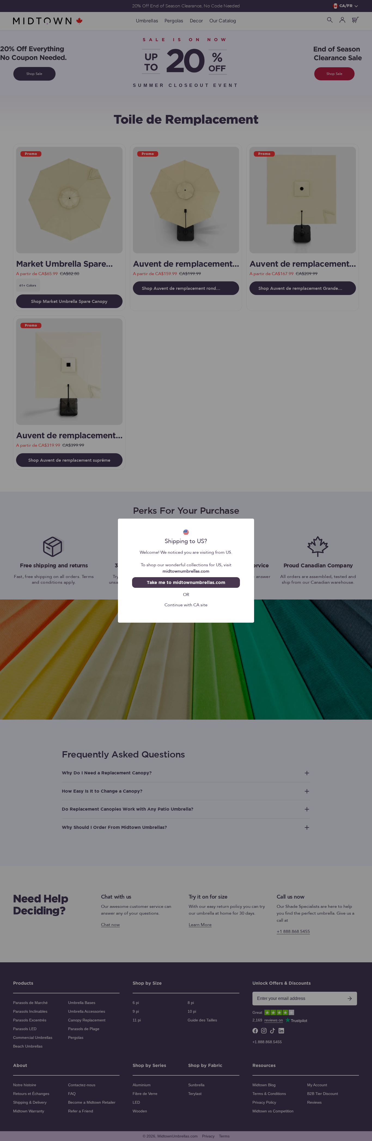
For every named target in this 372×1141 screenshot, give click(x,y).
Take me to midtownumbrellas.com (186, 582)
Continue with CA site (186, 604)
